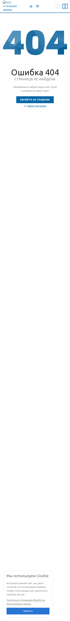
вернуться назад (37, 106)
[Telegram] (43, 6)
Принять (28, 611)
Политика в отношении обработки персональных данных (26, 602)
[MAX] (51, 6)
